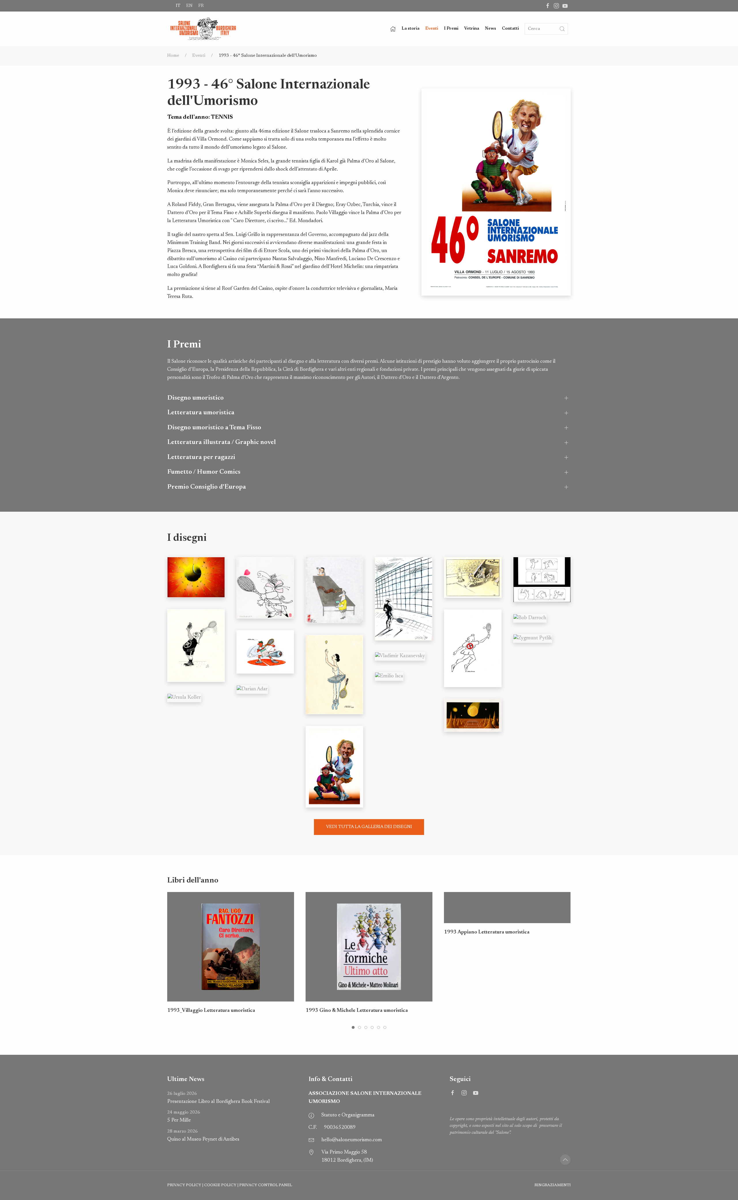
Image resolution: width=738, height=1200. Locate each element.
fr (201, 5)
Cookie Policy (220, 1185)
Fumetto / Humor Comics (203, 472)
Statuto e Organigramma (347, 1115)
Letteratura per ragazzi (201, 457)
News (490, 29)
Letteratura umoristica (200, 412)
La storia (410, 29)
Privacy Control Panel (265, 1185)
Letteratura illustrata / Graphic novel (221, 442)
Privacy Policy (184, 1185)
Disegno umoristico (195, 398)
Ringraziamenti (552, 1185)
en (189, 5)
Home (173, 55)
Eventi (431, 29)
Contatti (510, 29)
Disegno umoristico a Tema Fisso (214, 427)
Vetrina (471, 29)
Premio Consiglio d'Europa (206, 487)
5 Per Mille (183, 1116)
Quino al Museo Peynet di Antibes (203, 1135)
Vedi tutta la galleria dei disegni (369, 827)
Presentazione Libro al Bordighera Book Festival (218, 1097)
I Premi (451, 29)
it (178, 5)
